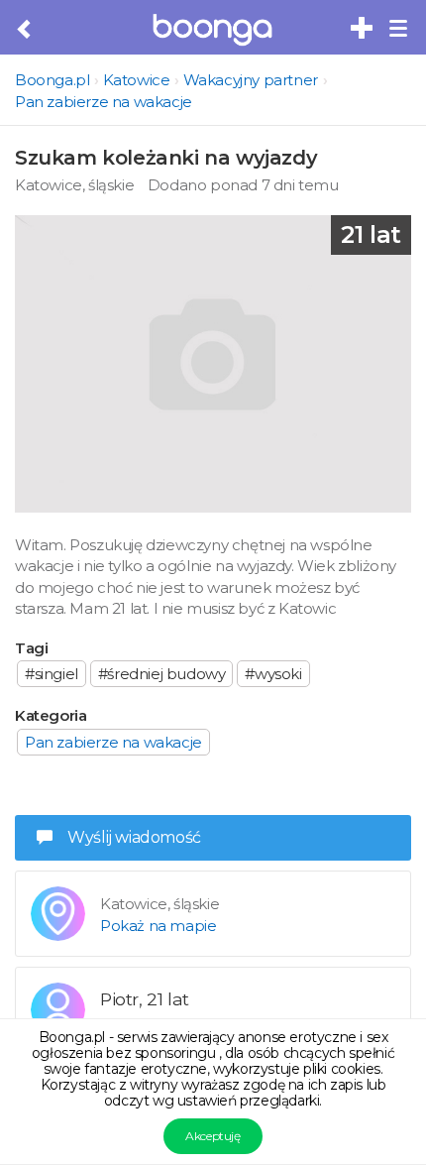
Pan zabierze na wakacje (103, 101)
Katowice (136, 79)
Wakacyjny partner (250, 79)
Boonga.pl (52, 79)
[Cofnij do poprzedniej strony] (25, 30)
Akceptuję (212, 1135)
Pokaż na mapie (158, 925)
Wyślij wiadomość (134, 837)
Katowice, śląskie (74, 184)
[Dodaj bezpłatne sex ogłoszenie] (362, 29)
